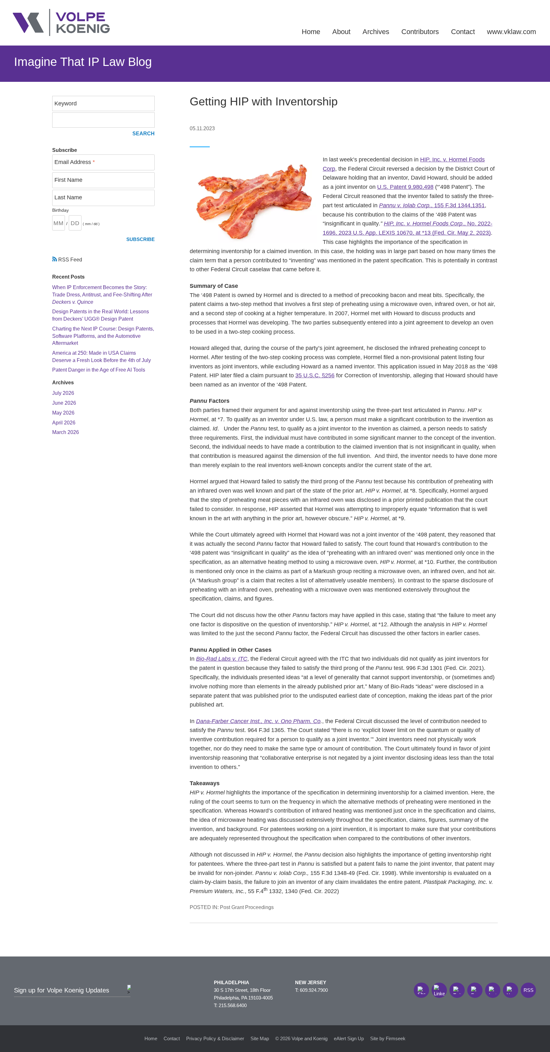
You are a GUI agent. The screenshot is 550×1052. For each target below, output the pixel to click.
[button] (421, 990)
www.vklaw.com (511, 32)
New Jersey (310, 982)
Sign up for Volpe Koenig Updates (61, 990)
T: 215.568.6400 (230, 1005)
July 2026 (63, 393)
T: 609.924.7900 (311, 990)
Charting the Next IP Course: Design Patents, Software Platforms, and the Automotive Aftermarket (103, 336)
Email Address (74, 162)
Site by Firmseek (387, 1038)
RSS (528, 990)
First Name (68, 180)
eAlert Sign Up (349, 1038)
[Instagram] (492, 990)
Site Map (259, 1038)
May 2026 (63, 413)
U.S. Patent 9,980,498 (405, 187)
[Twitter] (457, 990)
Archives (376, 32)
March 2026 (65, 432)
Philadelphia (231, 982)
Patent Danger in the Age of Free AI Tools (98, 370)
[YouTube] (510, 990)
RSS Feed (69, 259)
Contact (463, 32)
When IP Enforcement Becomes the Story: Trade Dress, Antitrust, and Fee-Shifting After (102, 294)
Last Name (68, 197)
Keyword (65, 103)
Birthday (60, 210)
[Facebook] (475, 990)
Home (311, 32)
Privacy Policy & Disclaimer (215, 1038)
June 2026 (64, 403)
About (341, 32)
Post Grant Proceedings (247, 907)
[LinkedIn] (439, 990)
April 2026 (63, 422)
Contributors (420, 32)
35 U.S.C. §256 (315, 375)
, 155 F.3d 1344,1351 (432, 205)
